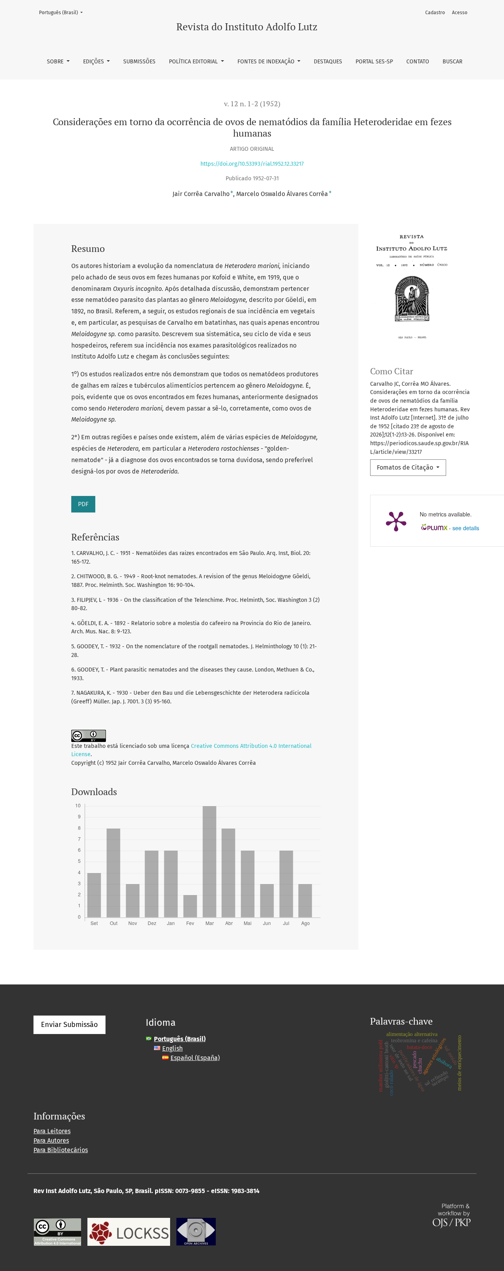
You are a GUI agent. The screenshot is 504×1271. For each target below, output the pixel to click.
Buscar (452, 61)
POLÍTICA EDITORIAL (194, 61)
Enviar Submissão (69, 1024)
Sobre (56, 61)
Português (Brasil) (63, 12)
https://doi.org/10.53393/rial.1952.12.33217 (252, 164)
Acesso (459, 12)
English (172, 1048)
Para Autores (51, 1140)
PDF (83, 504)
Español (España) (195, 1058)
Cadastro (435, 12)
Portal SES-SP (374, 61)
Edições (94, 61)
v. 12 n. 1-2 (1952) (252, 103)
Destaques (328, 61)
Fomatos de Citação (406, 467)
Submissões (139, 61)
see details (465, 528)
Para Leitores (51, 1131)
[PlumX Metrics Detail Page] (396, 520)
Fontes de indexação (266, 61)
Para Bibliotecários (60, 1150)
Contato (417, 61)
